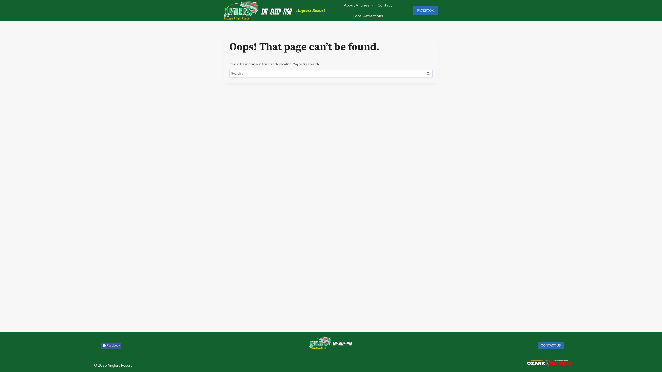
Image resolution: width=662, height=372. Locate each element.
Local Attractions (368, 15)
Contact (385, 5)
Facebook (425, 10)
